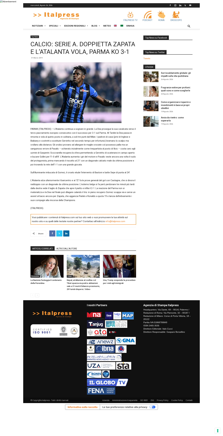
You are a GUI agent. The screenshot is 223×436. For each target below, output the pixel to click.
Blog (94, 25)
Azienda (105, 400)
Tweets (146, 58)
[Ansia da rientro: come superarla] (151, 121)
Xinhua (130, 25)
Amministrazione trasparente (124, 400)
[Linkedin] (180, 5)
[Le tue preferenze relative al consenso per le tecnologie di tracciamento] (218, 431)
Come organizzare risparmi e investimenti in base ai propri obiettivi (176, 105)
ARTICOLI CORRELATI (42, 248)
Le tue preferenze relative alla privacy (124, 407)
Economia (35, 276)
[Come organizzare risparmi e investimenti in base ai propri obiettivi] (151, 106)
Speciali (53, 25)
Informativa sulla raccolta (82, 407)
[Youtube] (190, 5)
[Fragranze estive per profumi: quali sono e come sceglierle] (151, 91)
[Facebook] (170, 5)
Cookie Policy (177, 400)
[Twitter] (185, 5)
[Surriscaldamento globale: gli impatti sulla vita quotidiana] (151, 76)
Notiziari (37, 25)
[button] (189, 26)
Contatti (189, 400)
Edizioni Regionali (74, 25)
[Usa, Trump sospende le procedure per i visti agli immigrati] (119, 266)
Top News (34, 37)
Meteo (107, 25)
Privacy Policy (162, 400)
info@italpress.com (115, 221)
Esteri (70, 276)
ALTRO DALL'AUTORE (66, 248)
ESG (152, 400)
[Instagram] (175, 5)
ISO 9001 (144, 400)
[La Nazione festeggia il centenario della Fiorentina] (47, 266)
